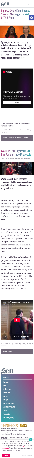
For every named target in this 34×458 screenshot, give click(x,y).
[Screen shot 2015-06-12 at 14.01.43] (17, 32)
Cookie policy (21, 447)
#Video (26, 138)
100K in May (6, 393)
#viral (10, 351)
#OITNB (5, 138)
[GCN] (7, 373)
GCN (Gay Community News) (11, 437)
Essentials (6, 378)
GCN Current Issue (8, 403)
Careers (5, 410)
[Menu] (32, 4)
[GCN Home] (5, 4)
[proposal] (17, 168)
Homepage (6, 382)
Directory (5, 396)
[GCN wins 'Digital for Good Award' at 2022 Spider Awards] (9, 425)
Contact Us (6, 414)
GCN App (5, 400)
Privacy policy (6, 448)
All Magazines (7, 389)
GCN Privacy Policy (8, 417)
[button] (31, 17)
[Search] (28, 4)
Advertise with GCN (9, 407)
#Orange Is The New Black (15, 138)
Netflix (11, 126)
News (4, 385)
